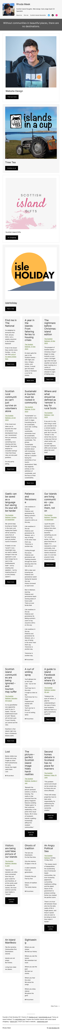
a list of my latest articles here (10, 357)
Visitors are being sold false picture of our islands (11, 851)
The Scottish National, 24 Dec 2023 (49, 341)
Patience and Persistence (30, 498)
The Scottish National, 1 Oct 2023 (49, 415)
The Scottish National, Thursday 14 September (50, 517)
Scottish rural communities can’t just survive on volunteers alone (11, 401)
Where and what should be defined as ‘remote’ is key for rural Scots (50, 400)
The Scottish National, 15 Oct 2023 (30, 409)
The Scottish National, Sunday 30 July (49, 690)
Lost (7, 751)
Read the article (31, 833)
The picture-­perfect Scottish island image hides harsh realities (29, 763)
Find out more (12, 97)
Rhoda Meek (23, 4)
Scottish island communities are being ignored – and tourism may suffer (11, 680)
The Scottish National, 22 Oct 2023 (10, 418)
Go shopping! (12, 237)
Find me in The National (11, 323)
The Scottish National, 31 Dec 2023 (30, 347)
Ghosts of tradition (30, 847)
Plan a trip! (10, 309)
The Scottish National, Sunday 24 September (10, 517)
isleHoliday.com (20, 1019)
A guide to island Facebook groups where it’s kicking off (50, 676)
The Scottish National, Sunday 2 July (31, 781)
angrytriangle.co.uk (45, 1017)
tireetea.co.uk (11, 168)
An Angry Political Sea (49, 848)
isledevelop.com (42, 1021)
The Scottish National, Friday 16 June (50, 775)
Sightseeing (30, 941)
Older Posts (55, 1006)
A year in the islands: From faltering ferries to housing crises (30, 330)
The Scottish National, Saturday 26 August (11, 698)
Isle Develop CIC (54, 1028)
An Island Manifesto (10, 941)
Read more (10, 364)
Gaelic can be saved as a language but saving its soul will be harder (11, 502)
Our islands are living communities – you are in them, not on (50, 502)
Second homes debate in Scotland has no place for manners (49, 760)
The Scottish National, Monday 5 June (11, 863)
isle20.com (13, 1021)
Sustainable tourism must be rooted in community (31, 397)
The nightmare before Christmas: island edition (50, 327)
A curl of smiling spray (29, 672)
